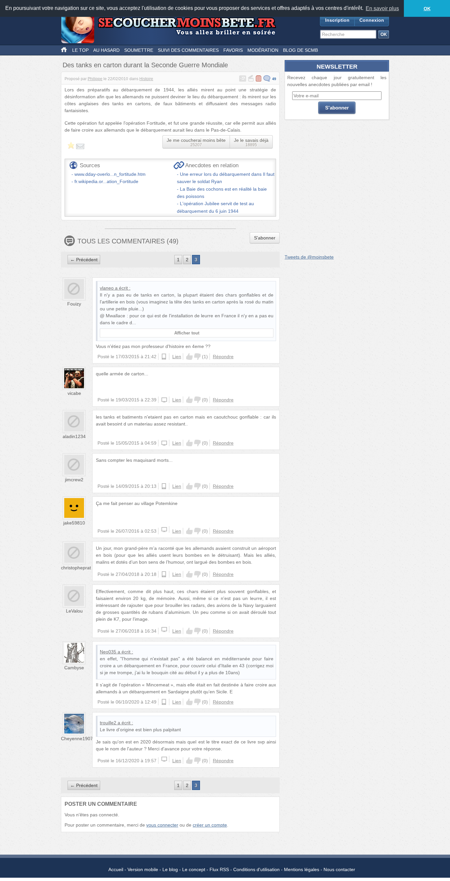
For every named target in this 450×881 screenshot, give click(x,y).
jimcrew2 (74, 479)
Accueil (115, 869)
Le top (80, 50)
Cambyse (74, 667)
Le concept (193, 869)
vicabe (74, 393)
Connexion (371, 20)
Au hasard (106, 50)
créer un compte (210, 825)
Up (189, 356)
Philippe (95, 79)
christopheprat (76, 567)
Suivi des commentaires (188, 50)
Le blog (170, 869)
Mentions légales (301, 869)
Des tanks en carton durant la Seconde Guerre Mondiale (145, 65)
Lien (176, 356)
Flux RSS (219, 869)
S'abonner (264, 237)
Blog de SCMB (300, 50)
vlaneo (107, 288)
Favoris (233, 50)
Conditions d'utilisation (256, 869)
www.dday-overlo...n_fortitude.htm (110, 174)
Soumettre (138, 50)
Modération (262, 50)
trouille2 (108, 722)
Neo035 (108, 651)
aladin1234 (74, 436)
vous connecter (162, 825)
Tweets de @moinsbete (309, 257)
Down (197, 356)
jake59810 (74, 522)
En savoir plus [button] (382, 8)
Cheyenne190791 (79, 738)
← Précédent (84, 259)
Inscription (337, 20)
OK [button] (427, 8)
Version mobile (142, 869)
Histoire (146, 79)
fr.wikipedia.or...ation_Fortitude (106, 181)
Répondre (223, 356)
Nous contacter (339, 869)
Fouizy (74, 303)
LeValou (74, 611)
